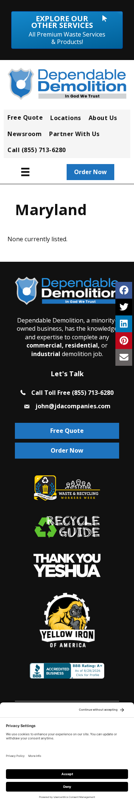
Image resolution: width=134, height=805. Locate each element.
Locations (65, 118)
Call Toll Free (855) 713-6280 (72, 393)
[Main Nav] (25, 172)
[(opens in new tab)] (67, 565)
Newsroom (24, 134)
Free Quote (25, 117)
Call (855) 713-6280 (36, 150)
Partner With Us (74, 134)
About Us (103, 118)
